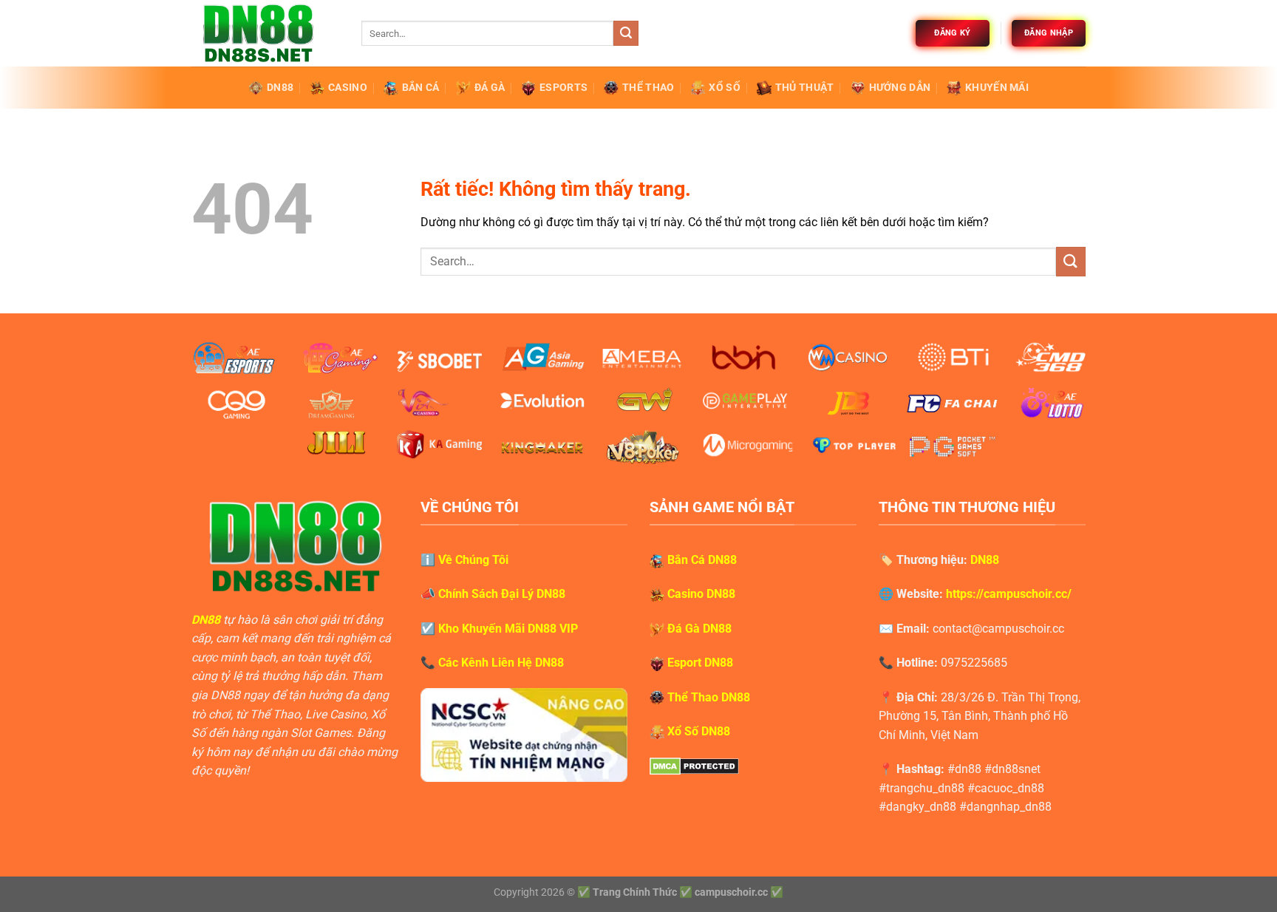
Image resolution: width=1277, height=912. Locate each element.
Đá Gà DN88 (699, 629)
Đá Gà (489, 87)
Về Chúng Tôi (473, 560)
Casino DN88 (701, 594)
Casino (347, 87)
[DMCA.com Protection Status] (694, 765)
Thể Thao (648, 87)
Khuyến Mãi (997, 87)
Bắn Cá (421, 87)
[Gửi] (625, 33)
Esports (563, 87)
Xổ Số (724, 87)
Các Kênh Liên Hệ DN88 (501, 663)
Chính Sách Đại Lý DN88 (501, 594)
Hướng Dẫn (900, 87)
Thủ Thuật (804, 87)
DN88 (280, 87)
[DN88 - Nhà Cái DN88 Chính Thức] (265, 33)
